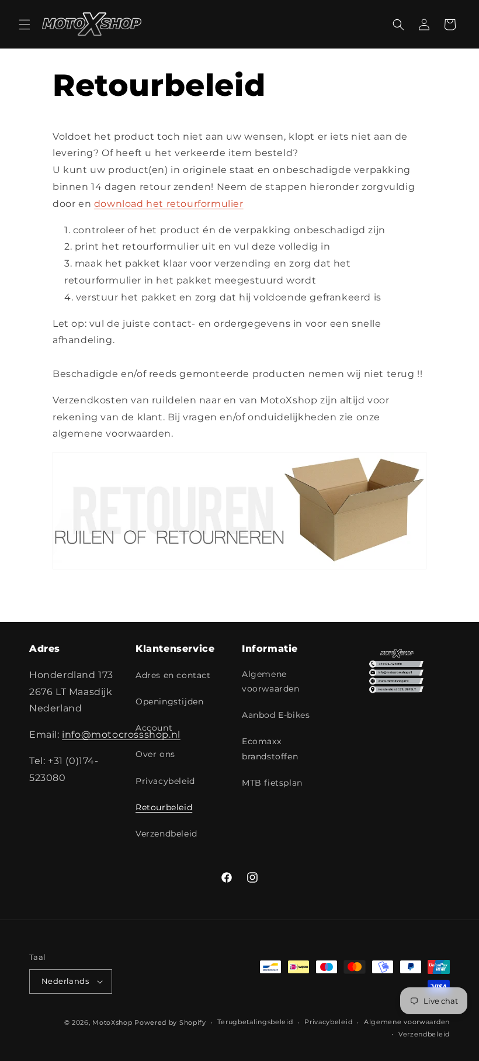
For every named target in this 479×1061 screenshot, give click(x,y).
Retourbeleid (164, 807)
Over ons (155, 754)
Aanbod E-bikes (276, 715)
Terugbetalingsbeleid (255, 1022)
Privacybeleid (165, 781)
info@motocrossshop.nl (121, 734)
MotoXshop (112, 1022)
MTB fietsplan (272, 782)
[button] (24, 24)
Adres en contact (173, 675)
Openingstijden (169, 701)
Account (154, 728)
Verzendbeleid (166, 833)
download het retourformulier (169, 203)
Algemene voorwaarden (271, 681)
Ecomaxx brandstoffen (270, 748)
